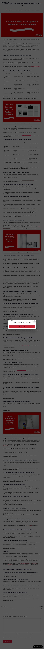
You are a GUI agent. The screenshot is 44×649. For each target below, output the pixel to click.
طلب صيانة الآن (22, 327)
